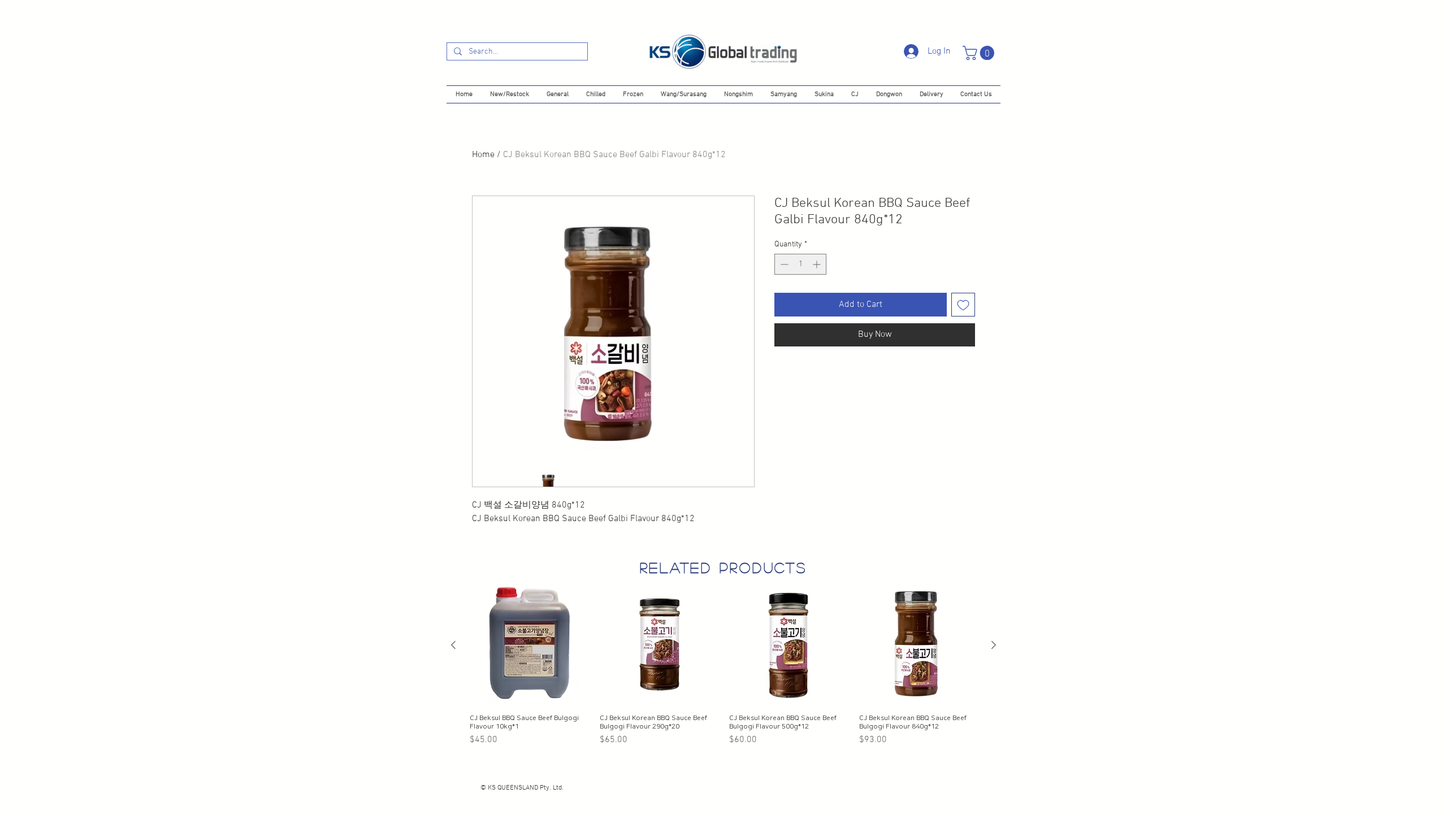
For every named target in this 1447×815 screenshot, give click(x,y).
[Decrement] (783, 264)
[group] (723, 666)
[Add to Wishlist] (963, 305)
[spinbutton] (800, 264)
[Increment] (818, 264)
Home (483, 155)
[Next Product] (993, 645)
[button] (980, 53)
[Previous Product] (453, 645)
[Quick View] (529, 645)
